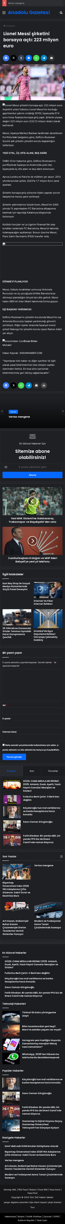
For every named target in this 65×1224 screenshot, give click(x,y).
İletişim (21, 1216)
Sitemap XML (10, 1189)
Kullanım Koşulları (26, 1220)
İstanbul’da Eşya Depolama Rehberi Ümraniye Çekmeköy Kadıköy (45, 636)
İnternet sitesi (10, 732)
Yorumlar (53, 770)
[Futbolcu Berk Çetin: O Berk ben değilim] (12, 799)
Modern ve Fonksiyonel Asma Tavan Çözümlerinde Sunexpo (47, 924)
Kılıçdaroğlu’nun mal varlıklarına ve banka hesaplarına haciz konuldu (41, 811)
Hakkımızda (10, 1216)
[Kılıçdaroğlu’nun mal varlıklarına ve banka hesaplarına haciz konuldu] (12, 812)
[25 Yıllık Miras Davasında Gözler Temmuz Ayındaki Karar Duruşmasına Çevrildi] (17, 617)
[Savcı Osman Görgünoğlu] (12, 826)
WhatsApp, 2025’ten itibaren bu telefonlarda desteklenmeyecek (40, 1056)
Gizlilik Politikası (34, 1216)
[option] (32, 411)
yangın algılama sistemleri (16, 1202)
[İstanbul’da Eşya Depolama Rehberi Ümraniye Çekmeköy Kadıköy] (48, 618)
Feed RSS (43, 1189)
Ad (5, 705)
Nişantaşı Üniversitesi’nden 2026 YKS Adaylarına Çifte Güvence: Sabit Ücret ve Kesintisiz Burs (16, 889)
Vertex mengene (16, 3)
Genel (13, 412)
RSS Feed (23, 1189)
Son (32, 770)
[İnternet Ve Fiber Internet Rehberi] (48, 590)
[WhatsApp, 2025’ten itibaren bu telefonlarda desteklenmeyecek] (11, 1058)
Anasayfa (10, 26)
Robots (33, 1189)
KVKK (56, 1216)
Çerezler (48, 1216)
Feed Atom (55, 1189)
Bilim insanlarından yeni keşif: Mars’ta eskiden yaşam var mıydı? (41, 1028)
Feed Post (33, 1193)
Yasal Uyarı (41, 1220)
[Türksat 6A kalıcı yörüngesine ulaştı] (11, 1017)
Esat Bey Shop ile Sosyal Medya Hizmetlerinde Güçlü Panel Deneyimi (16, 586)
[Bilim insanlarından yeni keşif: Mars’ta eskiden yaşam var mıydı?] (11, 1031)
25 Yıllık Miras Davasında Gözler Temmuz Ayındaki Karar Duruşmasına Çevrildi (17, 633)
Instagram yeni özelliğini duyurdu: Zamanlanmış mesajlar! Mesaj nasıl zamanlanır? (41, 1043)
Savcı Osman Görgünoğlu (38, 821)
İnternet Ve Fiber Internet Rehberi (43, 602)
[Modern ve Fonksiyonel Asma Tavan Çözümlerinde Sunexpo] (48, 910)
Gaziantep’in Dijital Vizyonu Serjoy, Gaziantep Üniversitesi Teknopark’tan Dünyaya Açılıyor (42, 1124)
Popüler (11, 770)
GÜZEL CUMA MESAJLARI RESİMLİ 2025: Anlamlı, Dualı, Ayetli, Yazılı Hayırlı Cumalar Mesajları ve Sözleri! (42, 785)
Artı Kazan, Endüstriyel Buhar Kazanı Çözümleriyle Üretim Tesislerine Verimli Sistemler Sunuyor (15, 927)
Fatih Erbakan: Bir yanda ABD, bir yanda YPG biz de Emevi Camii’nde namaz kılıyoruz (41, 839)
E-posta (7, 718)
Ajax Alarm (34, 1202)
